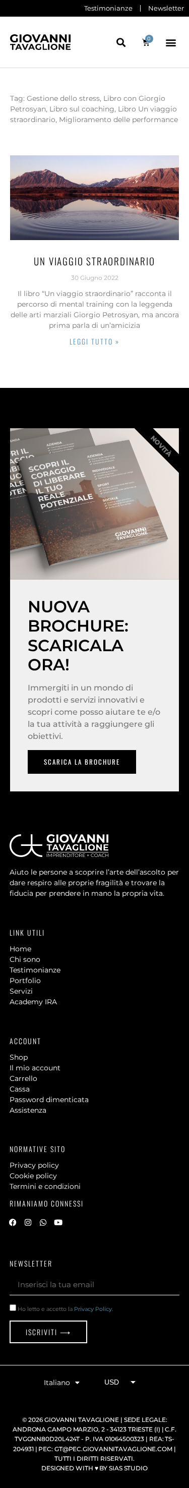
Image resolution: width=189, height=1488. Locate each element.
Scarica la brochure (82, 762)
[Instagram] (28, 1222)
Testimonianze (108, 8)
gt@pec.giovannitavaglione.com (113, 1449)
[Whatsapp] (43, 1222)
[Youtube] (58, 1222)
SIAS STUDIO (128, 1468)
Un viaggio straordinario (94, 261)
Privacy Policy (93, 1308)
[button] (121, 42)
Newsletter (166, 8)
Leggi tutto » (94, 341)
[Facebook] (13, 1222)
